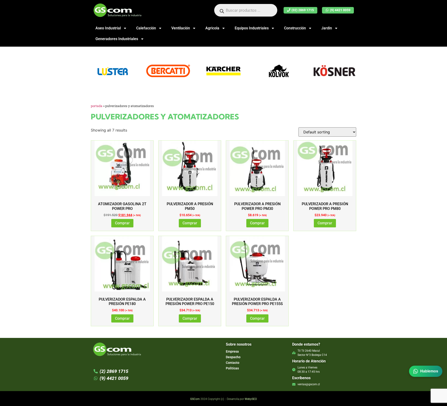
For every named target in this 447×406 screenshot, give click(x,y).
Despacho (233, 357)
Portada (96, 106)
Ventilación (180, 28)
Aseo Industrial (108, 28)
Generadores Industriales (116, 39)
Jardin (326, 28)
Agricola (212, 28)
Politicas (232, 368)
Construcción (295, 28)
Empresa (232, 351)
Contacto (232, 362)
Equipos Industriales (252, 28)
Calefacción (146, 28)
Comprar (122, 223)
